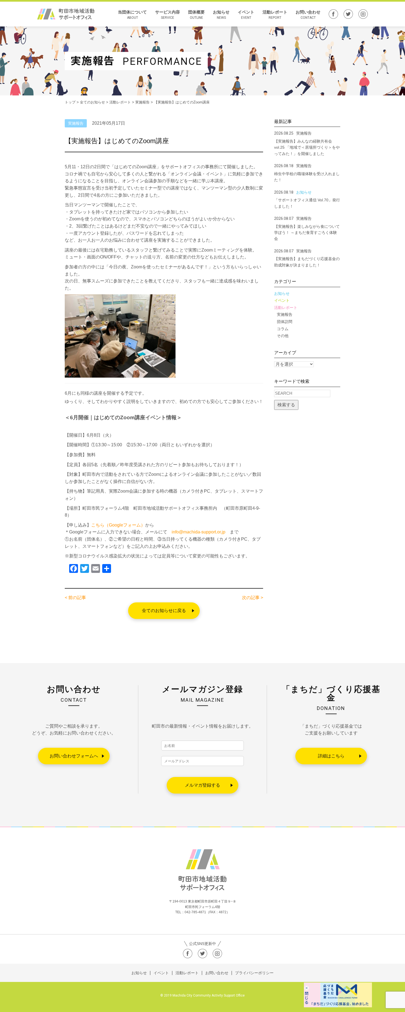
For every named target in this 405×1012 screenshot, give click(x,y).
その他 (282, 335)
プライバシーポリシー (254, 973)
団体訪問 (284, 321)
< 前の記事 (75, 597)
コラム (282, 329)
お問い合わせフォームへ (74, 756)
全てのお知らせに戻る (164, 610)
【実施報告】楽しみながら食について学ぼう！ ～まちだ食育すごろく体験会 (307, 232)
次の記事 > (252, 597)
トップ (70, 102)
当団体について (132, 15)
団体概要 (196, 15)
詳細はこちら (331, 756)
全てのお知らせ (92, 102)
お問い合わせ (308, 15)
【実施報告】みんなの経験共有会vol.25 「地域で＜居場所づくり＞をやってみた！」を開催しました (307, 147)
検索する (286, 404)
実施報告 (284, 314)
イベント (246, 15)
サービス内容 (167, 15)
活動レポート (275, 15)
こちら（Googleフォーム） (118, 525)
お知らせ (221, 15)
